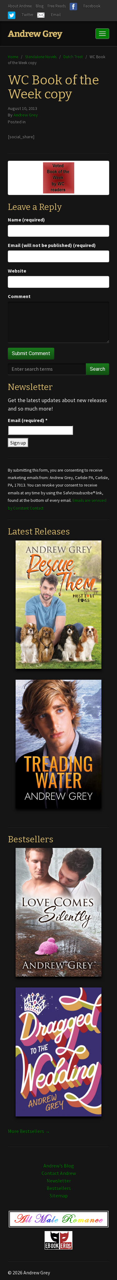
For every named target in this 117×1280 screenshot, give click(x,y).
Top (102, 1265)
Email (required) (27, 420)
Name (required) (26, 220)
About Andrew (20, 6)
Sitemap (59, 1195)
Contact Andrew (58, 1173)
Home (13, 56)
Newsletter (58, 1181)
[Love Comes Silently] (58, 917)
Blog (39, 6)
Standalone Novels (40, 56)
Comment (19, 296)
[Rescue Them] (58, 609)
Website (17, 271)
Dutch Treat (73, 56)
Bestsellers (58, 1188)
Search (97, 369)
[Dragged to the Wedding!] (58, 1057)
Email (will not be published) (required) (52, 245)
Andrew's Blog (58, 1166)
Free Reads (56, 6)
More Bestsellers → (29, 1131)
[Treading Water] (58, 749)
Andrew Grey (25, 115)
